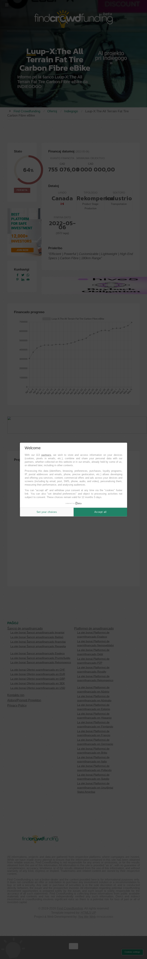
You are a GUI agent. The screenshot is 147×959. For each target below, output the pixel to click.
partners (46, 454)
